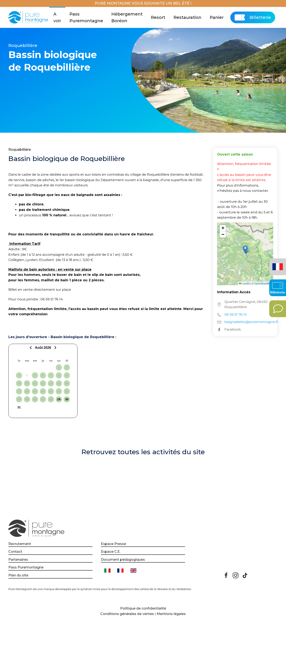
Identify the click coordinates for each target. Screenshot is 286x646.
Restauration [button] (187, 17)
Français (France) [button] (277, 264)
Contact (15, 552)
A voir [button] (57, 17)
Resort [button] (158, 17)
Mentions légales (171, 614)
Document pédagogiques (123, 560)
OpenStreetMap (263, 283)
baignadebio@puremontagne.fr (251, 322)
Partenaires (18, 560)
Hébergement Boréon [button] (127, 17)
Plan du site (18, 575)
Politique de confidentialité (143, 608)
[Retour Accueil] (28, 17)
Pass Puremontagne (86, 17)
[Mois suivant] (55, 347)
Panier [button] (217, 17)
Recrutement (19, 544)
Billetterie (260, 17)
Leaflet (245, 283)
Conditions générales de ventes (127, 614)
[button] (245, 249)
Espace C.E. (110, 552)
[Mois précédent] (31, 347)
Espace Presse (113, 544)
